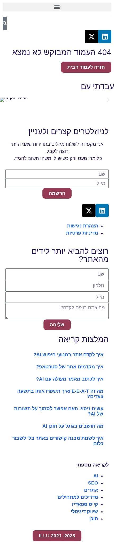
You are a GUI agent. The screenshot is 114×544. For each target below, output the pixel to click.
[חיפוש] (5, 23)
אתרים (91, 490)
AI (95, 475)
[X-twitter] (91, 36)
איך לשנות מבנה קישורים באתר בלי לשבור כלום (57, 441)
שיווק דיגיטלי (84, 511)
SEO (93, 483)
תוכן (93, 518)
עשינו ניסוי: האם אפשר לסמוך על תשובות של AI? (58, 411)
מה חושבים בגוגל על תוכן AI (72, 426)
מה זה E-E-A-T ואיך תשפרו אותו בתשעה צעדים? (60, 393)
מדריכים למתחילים (78, 497)
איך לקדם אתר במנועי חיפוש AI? (68, 354)
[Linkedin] (104, 36)
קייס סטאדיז (85, 504)
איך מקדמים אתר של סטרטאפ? (69, 366)
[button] (57, 7)
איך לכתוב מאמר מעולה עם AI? (69, 379)
